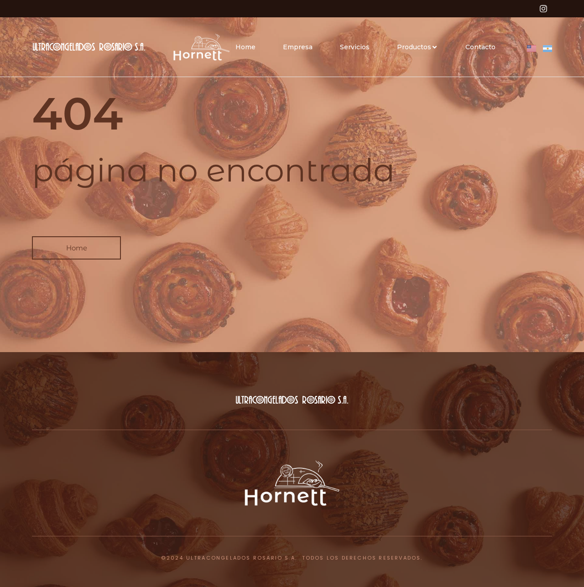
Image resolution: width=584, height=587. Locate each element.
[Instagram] (543, 9)
